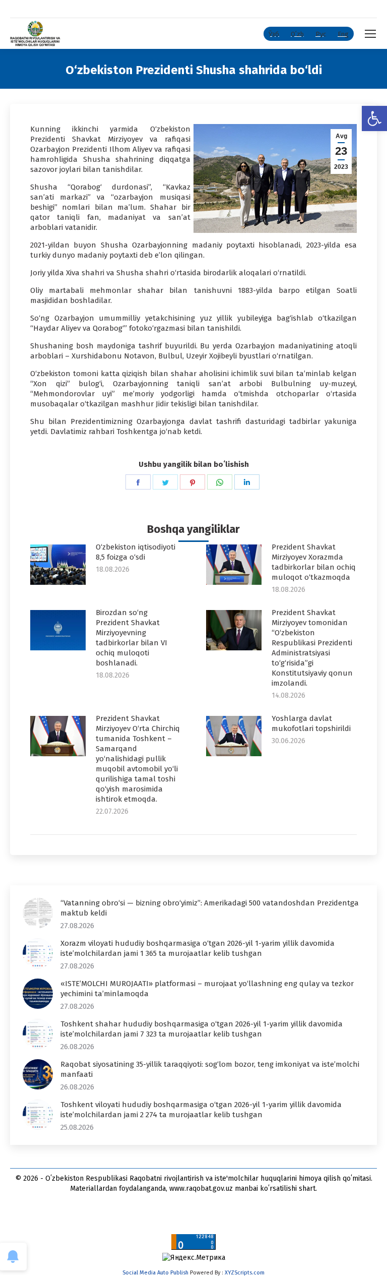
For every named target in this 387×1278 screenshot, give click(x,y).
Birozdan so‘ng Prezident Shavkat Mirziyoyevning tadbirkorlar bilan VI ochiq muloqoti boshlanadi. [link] (131, 637)
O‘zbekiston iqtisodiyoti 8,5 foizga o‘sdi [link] (135, 552)
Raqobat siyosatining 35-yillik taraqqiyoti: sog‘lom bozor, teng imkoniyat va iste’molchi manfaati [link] (209, 1069)
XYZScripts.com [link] (245, 1272)
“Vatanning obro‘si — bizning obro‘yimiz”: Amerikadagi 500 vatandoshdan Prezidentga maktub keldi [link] (209, 908)
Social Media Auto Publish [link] (155, 1272)
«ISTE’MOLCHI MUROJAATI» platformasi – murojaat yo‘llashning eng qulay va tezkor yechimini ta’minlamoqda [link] (207, 988)
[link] (374, 118)
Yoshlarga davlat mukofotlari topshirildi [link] (311, 723)
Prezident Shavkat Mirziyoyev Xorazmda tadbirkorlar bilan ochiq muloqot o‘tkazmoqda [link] (314, 562)
